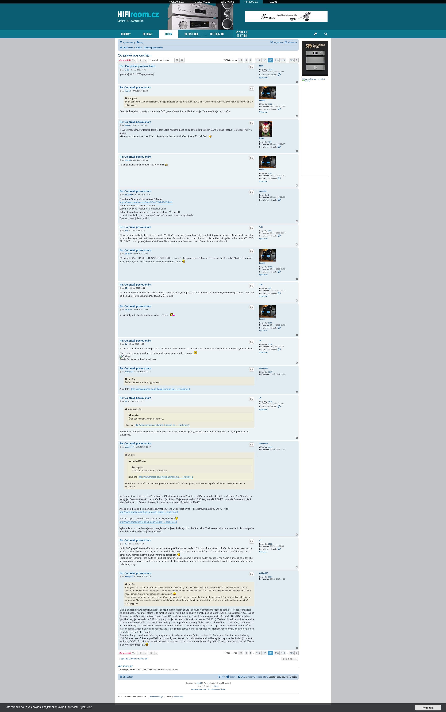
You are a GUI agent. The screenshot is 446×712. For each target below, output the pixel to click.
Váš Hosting (178, 697)
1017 (270, 372)
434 (269, 142)
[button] (240, 60)
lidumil (262, 100)
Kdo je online (125, 666)
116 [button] (264, 60)
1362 (270, 104)
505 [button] (292, 60)
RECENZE (148, 33)
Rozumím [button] (427, 707)
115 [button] (258, 60)
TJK (261, 227)
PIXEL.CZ (273, 2)
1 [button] (250, 60)
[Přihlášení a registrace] (315, 34)
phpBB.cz (215, 686)
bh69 (261, 66)
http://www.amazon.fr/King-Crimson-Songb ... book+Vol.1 (148, 522)
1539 (270, 344)
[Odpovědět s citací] (251, 67)
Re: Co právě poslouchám (137, 66)
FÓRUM (168, 33)
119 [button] (283, 60)
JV (260, 341)
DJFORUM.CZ (227, 2)
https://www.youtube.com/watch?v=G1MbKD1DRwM (146, 202)
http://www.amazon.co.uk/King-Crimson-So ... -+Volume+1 (160, 389)
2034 (270, 70)
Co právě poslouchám (135, 55)
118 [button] (277, 60)
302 (269, 231)
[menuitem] (139, 42)
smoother (263, 191)
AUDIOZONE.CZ (176, 2)
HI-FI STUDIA (191, 33)
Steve (261, 138)
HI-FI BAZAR (217, 33)
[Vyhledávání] (326, 34)
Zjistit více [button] (86, 707)
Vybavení (263, 77)
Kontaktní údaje (156, 697)
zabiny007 (263, 368)
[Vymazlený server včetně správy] (315, 80)
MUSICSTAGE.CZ (202, 2)
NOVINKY (126, 33)
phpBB (199, 683)
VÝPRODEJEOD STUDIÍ (242, 33)
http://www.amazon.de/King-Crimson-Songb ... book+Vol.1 (149, 512)
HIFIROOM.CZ (251, 2)
